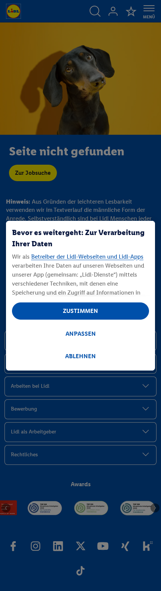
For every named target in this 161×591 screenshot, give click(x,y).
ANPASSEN (81, 333)
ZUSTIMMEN (80, 310)
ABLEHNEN (80, 356)
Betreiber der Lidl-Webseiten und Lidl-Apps (87, 256)
